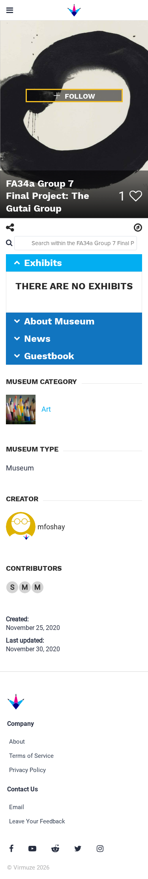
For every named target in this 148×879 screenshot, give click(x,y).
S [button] (12, 587)
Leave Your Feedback (37, 821)
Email (16, 807)
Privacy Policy (27, 770)
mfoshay (51, 527)
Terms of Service (31, 755)
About (17, 741)
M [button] (25, 587)
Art (46, 409)
